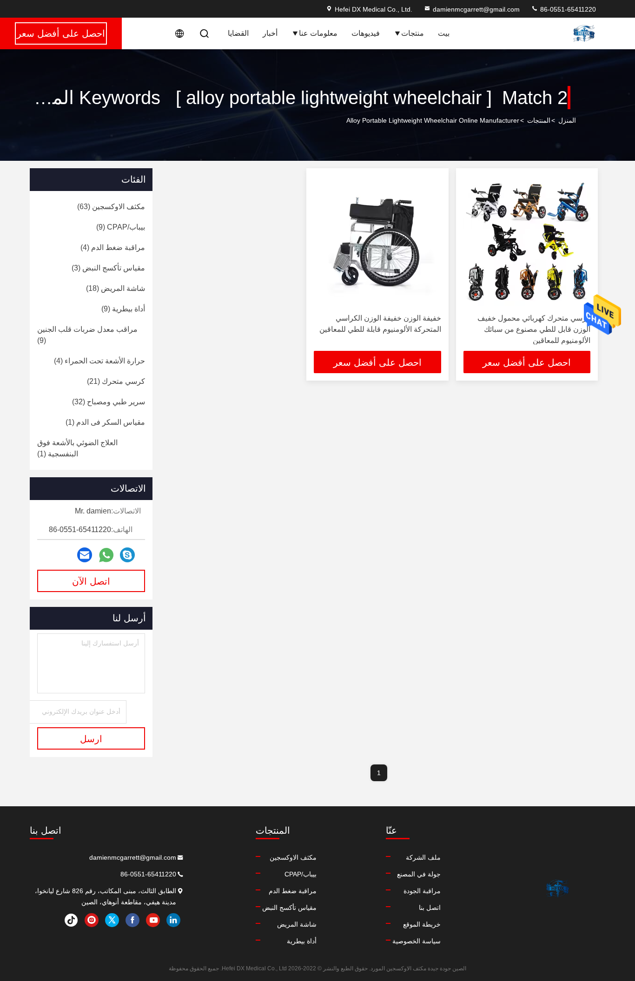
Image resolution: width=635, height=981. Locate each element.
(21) (116, 381)
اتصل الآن (91, 581)
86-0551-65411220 (567, 9)
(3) (108, 268)
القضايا (238, 33)
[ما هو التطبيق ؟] (106, 555)
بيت (444, 33)
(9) (120, 227)
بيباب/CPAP (300, 874)
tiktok (71, 920)
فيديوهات (365, 33)
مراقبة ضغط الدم (293, 891)
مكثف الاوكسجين (293, 857)
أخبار (270, 33)
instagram (92, 920)
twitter (112, 920)
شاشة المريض (297, 924)
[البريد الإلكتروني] (85, 555)
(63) (111, 207)
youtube (153, 920)
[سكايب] (127, 555)
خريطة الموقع (422, 924)
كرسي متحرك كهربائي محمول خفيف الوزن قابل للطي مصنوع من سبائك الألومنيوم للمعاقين (533, 329)
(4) (112, 247)
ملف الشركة (423, 857)
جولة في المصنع (419, 874)
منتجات (412, 33)
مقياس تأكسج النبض (289, 907)
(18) (115, 288)
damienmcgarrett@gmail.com (476, 9)
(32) (108, 402)
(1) (105, 422)
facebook (132, 920)
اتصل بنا (430, 907)
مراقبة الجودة (422, 891)
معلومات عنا (318, 33)
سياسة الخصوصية (416, 941)
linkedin (173, 920)
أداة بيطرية (302, 941)
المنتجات (538, 120)
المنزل (567, 120)
